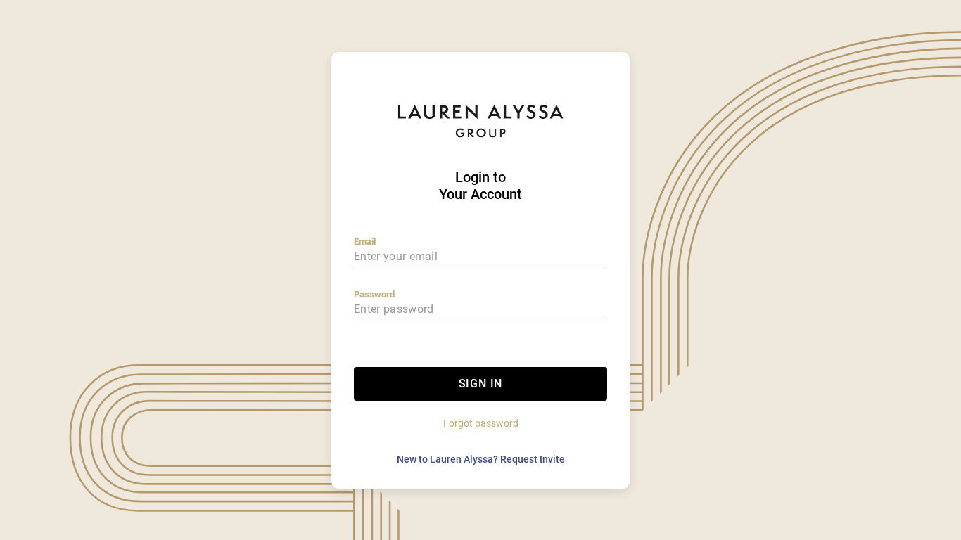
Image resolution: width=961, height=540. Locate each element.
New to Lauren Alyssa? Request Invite (481, 459)
